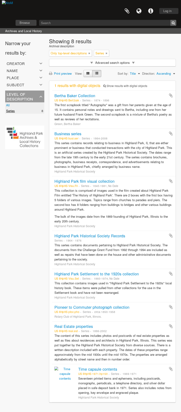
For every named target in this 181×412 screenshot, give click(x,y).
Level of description (20, 96)
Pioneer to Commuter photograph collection (91, 307)
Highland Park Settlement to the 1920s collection (96, 274)
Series (10, 110)
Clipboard (127, 11)
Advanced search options (112, 62)
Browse (25, 22)
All (8, 105)
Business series (67, 133)
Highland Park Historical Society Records (89, 236)
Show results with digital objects (126, 86)
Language (139, 11)
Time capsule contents (97, 369)
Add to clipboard (171, 95)
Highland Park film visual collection (84, 181)
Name (12, 70)
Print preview (62, 73)
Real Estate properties (73, 326)
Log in (167, 11)
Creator (16, 63)
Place (13, 77)
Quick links (150, 11)
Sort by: (123, 73)
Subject (15, 84)
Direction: (148, 73)
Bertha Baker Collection (74, 95)
